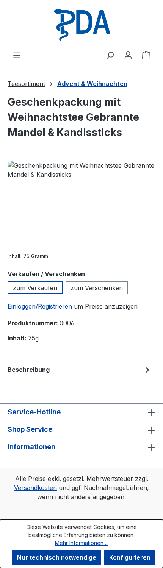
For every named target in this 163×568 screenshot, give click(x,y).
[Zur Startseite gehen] (81, 25)
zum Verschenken (97, 288)
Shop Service (30, 429)
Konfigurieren (129, 557)
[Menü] (17, 54)
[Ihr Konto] (128, 54)
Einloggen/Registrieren (40, 306)
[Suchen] (110, 54)
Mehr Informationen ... (81, 543)
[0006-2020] (81, 203)
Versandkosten (35, 488)
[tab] (80, 369)
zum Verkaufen (35, 288)
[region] (81, 203)
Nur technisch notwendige (56, 557)
